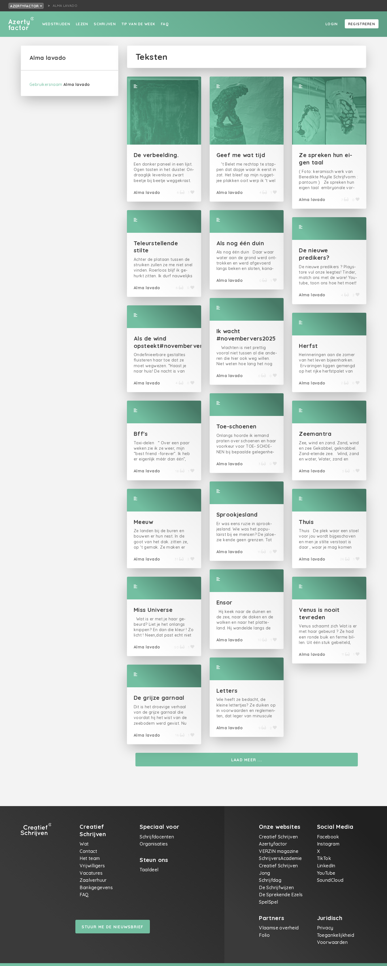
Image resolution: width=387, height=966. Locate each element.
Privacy (325, 928)
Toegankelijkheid (335, 935)
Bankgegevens (96, 887)
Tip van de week (138, 24)
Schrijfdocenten (157, 837)
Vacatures (91, 873)
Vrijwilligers (92, 865)
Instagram (328, 844)
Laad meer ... (246, 759)
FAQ (165, 24)
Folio (264, 935)
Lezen (82, 24)
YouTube (326, 873)
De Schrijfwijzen (276, 887)
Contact (88, 851)
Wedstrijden (56, 24)
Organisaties (154, 844)
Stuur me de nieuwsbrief (112, 926)
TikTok (324, 858)
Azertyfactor (25, 6)
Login (332, 24)
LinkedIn (326, 865)
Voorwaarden (332, 942)
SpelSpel (268, 902)
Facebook (328, 837)
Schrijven (105, 24)
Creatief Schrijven (278, 837)
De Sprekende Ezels (281, 894)
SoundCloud (330, 880)
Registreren (361, 24)
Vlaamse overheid (279, 928)
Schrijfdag (270, 880)
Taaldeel (149, 869)
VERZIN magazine (278, 851)
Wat (84, 844)
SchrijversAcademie (280, 858)
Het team (90, 858)
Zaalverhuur (93, 880)
